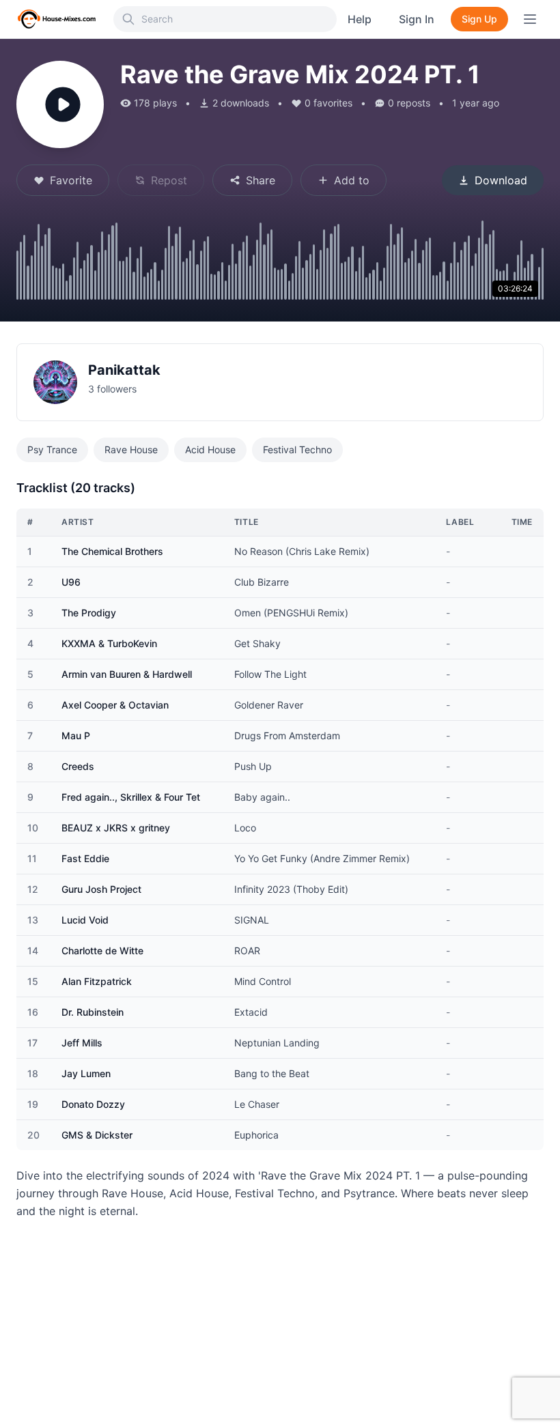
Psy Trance (52, 449)
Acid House (210, 449)
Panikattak (124, 370)
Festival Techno (297, 449)
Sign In (416, 19)
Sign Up (479, 19)
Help (360, 19)
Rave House (131, 449)
